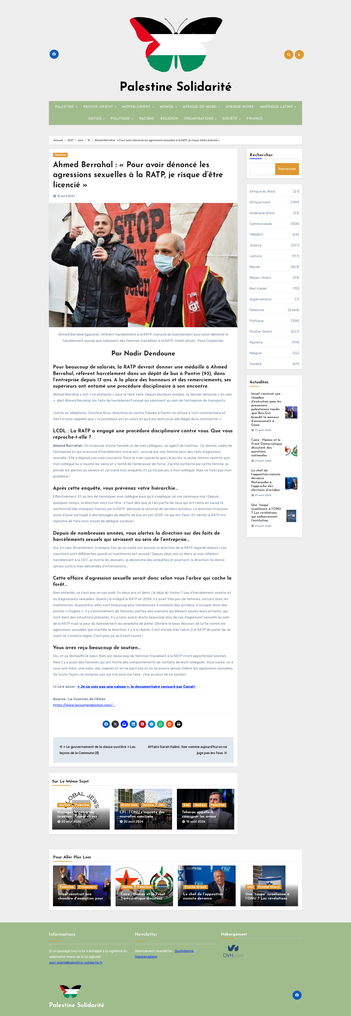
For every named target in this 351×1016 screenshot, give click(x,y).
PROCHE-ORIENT (98, 107)
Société (255, 364)
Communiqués (261, 224)
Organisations (261, 299)
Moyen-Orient (260, 278)
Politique (257, 321)
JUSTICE (95, 118)
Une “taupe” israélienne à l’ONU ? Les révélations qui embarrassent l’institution (266, 513)
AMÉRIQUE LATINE (277, 107)
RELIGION (169, 118)
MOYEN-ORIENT (137, 107)
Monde (255, 267)
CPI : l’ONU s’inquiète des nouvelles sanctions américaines (142, 817)
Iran (187, 805)
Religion (256, 353)
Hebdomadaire (146, 957)
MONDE (167, 107)
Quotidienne (184, 951)
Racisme (256, 342)
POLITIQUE (121, 118)
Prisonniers (87, 887)
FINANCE (255, 118)
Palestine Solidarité (175, 88)
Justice (60, 155)
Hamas (127, 887)
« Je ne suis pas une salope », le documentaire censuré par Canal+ (136, 687)
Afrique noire (260, 202)
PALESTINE (65, 107)
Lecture (256, 256)
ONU (162, 805)
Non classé (258, 288)
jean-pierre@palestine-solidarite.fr (75, 962)
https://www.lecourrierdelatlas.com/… (84, 705)
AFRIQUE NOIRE (240, 107)
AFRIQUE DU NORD (200, 107)
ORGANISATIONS (199, 118)
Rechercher (261, 155)
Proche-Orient (261, 332)
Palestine (82, 805)
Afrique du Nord (262, 191)
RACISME (147, 118)
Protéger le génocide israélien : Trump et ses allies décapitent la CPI (77, 817)
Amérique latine (262, 213)
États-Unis (129, 805)
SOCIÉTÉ (230, 118)
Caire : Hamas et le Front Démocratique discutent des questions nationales (266, 447)
